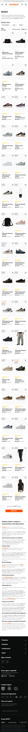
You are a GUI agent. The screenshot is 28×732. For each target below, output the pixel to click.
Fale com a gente (7, 701)
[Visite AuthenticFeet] (12, 722)
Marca (14, 25)
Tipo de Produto (5, 25)
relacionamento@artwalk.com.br (10, 711)
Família (20, 25)
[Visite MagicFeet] (23, 723)
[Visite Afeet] (3, 723)
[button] (6, 4)
